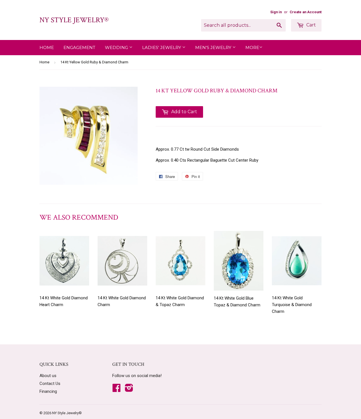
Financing (48, 391)
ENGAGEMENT (79, 47)
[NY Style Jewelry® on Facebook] (116, 389)
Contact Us (49, 383)
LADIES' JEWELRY (162, 47)
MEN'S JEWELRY (213, 47)
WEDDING (117, 47)
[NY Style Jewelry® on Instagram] (129, 389)
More (252, 47)
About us (47, 375)
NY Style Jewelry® (74, 20)
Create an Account (306, 12)
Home (46, 47)
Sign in (276, 12)
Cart (310, 25)
